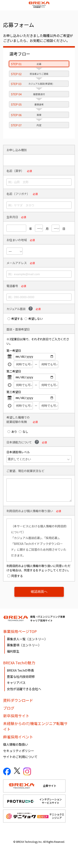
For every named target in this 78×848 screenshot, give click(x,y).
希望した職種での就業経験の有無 (18, 419)
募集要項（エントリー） (24, 645)
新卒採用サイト (16, 715)
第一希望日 (13, 350)
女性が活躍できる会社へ (24, 689)
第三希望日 (13, 392)
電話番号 (12, 286)
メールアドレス (16, 263)
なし (25, 431)
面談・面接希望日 (18, 329)
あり (14, 431)
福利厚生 (13, 651)
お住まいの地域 (16, 240)
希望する (17, 318)
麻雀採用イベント (18, 736)
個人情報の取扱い (15, 744)
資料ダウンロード (18, 700)
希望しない (35, 318)
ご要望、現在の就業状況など (25, 471)
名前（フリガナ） (18, 194)
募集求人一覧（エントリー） (27, 639)
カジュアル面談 (16, 309)
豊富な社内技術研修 (21, 676)
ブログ (8, 708)
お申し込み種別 (16, 150)
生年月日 (12, 217)
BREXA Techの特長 (20, 670)
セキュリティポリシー (18, 750)
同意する (17, 576)
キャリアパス (16, 682)
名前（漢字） (15, 171)
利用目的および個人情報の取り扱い (29, 511)
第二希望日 (13, 371)
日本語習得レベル (18, 452)
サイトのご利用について (20, 756)
